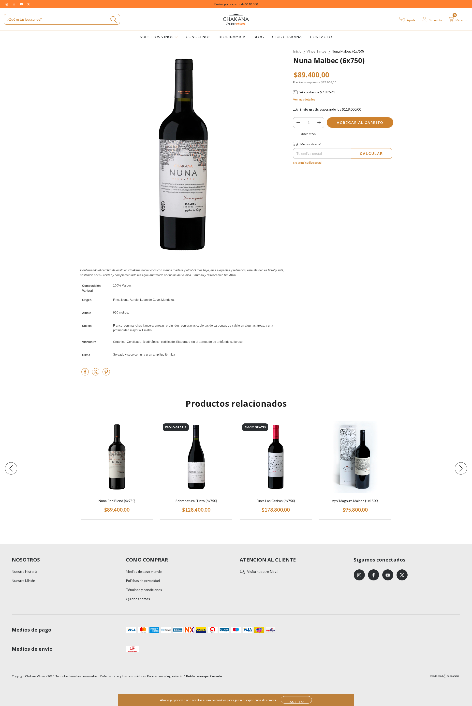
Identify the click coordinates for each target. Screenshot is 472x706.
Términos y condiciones (144, 590)
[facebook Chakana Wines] (14, 4)
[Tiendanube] (444, 676)
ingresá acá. (174, 676)
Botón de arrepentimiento (204, 676)
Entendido (296, 700)
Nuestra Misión (23, 580)
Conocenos (198, 37)
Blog (259, 37)
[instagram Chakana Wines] (7, 4)
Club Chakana (287, 37)
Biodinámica (232, 37)
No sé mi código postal (307, 162)
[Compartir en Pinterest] (106, 374)
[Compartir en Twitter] (96, 374)
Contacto (321, 37)
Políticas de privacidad (143, 580)
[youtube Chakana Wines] (21, 4)
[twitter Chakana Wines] (28, 4)
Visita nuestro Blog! (262, 571)
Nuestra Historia (24, 571)
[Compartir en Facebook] (85, 374)
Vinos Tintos (316, 51)
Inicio (297, 51)
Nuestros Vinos (157, 37)
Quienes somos (138, 599)
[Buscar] (113, 19)
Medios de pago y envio (144, 571)
